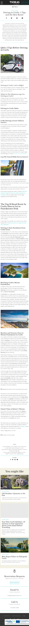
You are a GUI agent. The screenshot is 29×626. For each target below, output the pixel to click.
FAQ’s (24, 615)
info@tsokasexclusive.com (14, 595)
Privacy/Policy (7, 615)
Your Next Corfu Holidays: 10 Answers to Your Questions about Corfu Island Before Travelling (13, 524)
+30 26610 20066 (14, 607)
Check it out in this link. (20, 153)
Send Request (25, 2)
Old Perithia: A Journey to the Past (13, 494)
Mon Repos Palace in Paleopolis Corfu (14, 557)
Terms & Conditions (16, 615)
